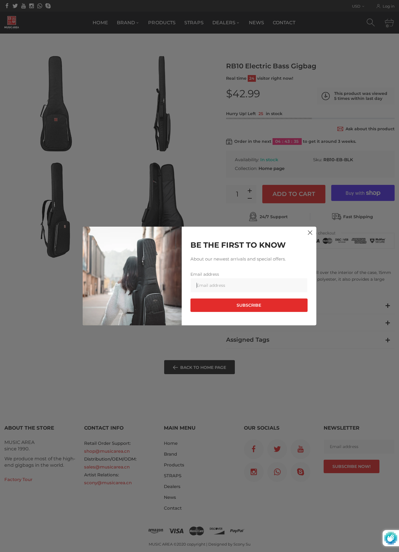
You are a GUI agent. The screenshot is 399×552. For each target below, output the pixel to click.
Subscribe (249, 305)
